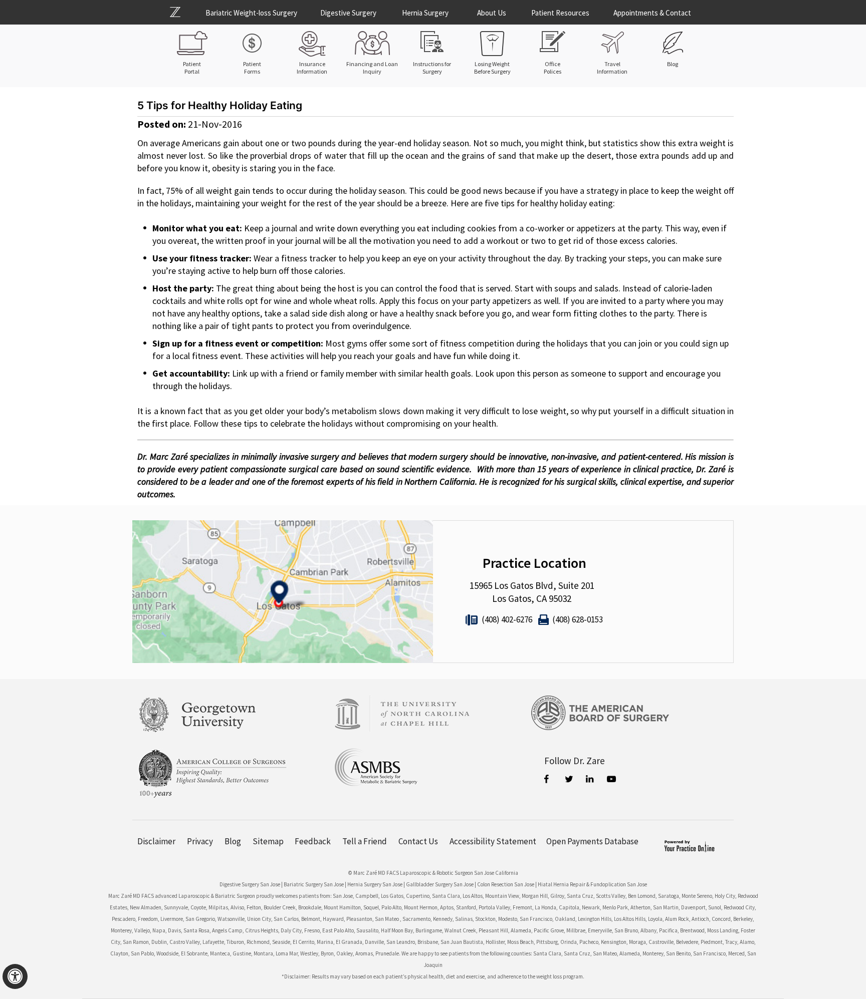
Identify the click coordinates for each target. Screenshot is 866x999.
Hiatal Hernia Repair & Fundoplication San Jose (592, 884)
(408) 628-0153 (577, 619)
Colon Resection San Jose (505, 884)
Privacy (200, 841)
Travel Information (612, 67)
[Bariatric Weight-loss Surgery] (181, 12)
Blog (672, 64)
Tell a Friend (364, 841)
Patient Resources (560, 13)
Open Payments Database (592, 841)
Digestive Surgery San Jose (250, 884)
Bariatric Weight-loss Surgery (251, 13)
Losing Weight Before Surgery (492, 67)
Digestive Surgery (348, 13)
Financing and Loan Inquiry (372, 67)
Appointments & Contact (652, 13)
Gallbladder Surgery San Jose (440, 884)
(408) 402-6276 (507, 619)
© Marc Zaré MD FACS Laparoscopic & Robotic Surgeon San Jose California (433, 872)
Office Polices (552, 67)
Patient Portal (192, 67)
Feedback (313, 841)
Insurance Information (312, 67)
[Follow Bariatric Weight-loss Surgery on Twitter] (569, 780)
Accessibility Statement (493, 841)
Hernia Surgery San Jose (374, 884)
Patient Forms (252, 67)
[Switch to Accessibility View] (15, 976)
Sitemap (268, 841)
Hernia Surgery (425, 13)
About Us (491, 13)
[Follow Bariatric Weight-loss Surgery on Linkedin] (590, 780)
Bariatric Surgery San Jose (314, 884)
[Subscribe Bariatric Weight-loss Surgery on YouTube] (611, 780)
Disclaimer (156, 841)
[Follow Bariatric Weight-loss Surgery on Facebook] (548, 780)
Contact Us (418, 841)
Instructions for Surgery (432, 67)
